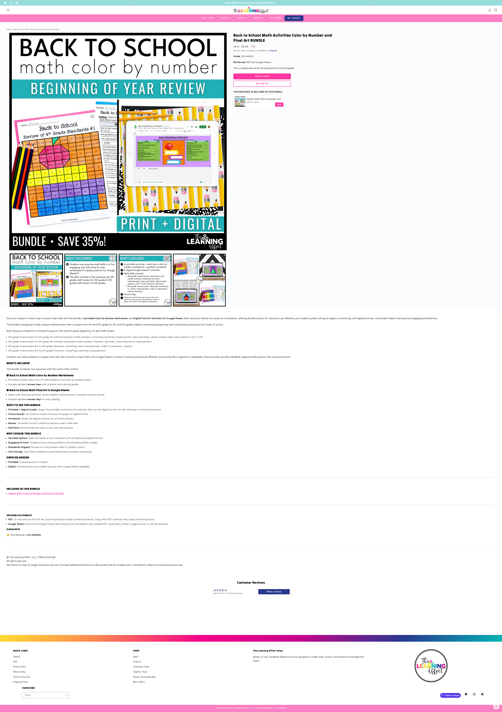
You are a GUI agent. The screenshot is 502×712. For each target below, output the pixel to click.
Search (16, 656)
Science (137, 661)
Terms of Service (21, 677)
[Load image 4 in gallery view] (199, 280)
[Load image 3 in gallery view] (145, 280)
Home (9, 29)
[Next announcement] (372, 2)
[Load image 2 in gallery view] (90, 280)
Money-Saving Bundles (144, 677)
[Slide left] (13, 280)
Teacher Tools (140, 672)
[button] (8, 10)
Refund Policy (19, 672)
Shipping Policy (20, 682)
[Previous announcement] (130, 2)
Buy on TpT (262, 83)
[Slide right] (223, 280)
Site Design (280, 708)
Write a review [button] (274, 591)
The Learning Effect (239, 708)
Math (135, 656)
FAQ (15, 661)
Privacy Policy (19, 666)
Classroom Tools (141, 666)
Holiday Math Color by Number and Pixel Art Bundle (36, 493)
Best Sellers (139, 682)
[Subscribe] (66, 695)
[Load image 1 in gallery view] (36, 280)
